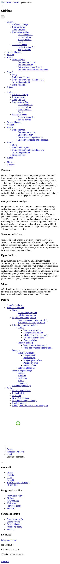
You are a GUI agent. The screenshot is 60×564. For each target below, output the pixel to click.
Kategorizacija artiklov (33, 332)
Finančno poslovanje (21, 385)
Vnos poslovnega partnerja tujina (37, 348)
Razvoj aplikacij (25, 39)
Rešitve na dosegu (20, 24)
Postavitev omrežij (26, 47)
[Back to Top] (2, 462)
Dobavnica (22, 383)
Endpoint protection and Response (33, 69)
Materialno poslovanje (22, 370)
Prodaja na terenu (14, 527)
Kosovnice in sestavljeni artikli (31, 322)
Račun (21, 380)
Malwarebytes (18, 59)
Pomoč (10, 72)
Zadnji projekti (18, 29)
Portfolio (10, 475)
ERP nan (11, 498)
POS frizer (11, 503)
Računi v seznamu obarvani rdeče (33, 320)
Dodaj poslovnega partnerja (24, 400)
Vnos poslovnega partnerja (35, 345)
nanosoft (5, 561)
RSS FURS (12, 485)
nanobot (10, 508)
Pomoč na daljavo (14, 305)
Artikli (21, 327)
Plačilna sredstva (30, 363)
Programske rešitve (20, 32)
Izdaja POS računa (26, 353)
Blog (14, 75)
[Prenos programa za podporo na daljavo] (18, 442)
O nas (9, 477)
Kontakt (10, 54)
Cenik (20, 42)
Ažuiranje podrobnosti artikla (36, 335)
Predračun (22, 378)
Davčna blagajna (14, 52)
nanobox (10, 529)
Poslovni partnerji (25, 343)
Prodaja (21, 373)
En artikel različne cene (33, 337)
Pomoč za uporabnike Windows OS (28, 80)
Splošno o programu (27, 315)
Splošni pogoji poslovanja (18, 482)
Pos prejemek (29, 355)
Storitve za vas (18, 27)
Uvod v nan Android (21, 390)
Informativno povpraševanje (30, 67)
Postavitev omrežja (15, 519)
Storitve (10, 22)
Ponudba (22, 375)
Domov (10, 449)
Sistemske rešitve (19, 44)
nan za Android (24, 37)
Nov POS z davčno (20, 398)
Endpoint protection (26, 62)
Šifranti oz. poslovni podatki (24, 325)
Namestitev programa (27, 312)
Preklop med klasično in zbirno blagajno (30, 405)
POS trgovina (13, 501)
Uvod (14, 310)
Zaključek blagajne (26, 368)
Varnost (10, 57)
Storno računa (29, 365)
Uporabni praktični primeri (24, 317)
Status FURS (18, 393)
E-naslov (11, 164)
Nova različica (18, 85)
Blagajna (16, 350)
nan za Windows (25, 34)
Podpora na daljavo (20, 77)
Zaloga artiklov (30, 340)
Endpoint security (25, 64)
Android (10, 388)
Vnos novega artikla (32, 330)
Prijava (10, 87)
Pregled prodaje (19, 403)
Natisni (10, 162)
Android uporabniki (21, 82)
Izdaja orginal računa (32, 360)
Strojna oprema (24, 49)
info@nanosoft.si (8, 540)
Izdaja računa (29, 358)
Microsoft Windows (15, 307)
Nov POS (16, 395)
